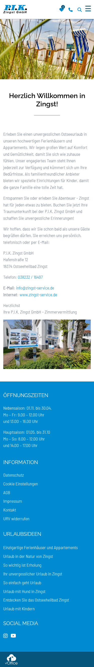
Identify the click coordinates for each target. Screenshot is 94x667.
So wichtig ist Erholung (22, 565)
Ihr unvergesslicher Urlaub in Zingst (32, 573)
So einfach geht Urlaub (22, 582)
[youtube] (13, 636)
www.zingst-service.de (38, 294)
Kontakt (9, 509)
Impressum (12, 501)
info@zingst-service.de (35, 287)
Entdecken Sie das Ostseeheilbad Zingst (36, 600)
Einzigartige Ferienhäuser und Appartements (40, 547)
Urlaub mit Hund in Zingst (24, 591)
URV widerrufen (16, 518)
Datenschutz (13, 475)
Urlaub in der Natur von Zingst (28, 556)
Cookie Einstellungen (20, 483)
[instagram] (5, 636)
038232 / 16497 (30, 277)
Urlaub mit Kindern (19, 608)
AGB (6, 492)
